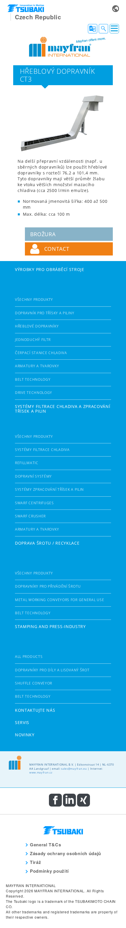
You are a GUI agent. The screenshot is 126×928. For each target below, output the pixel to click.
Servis (22, 722)
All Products (28, 656)
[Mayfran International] (63, 46)
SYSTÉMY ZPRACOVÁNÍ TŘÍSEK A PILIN (49, 489)
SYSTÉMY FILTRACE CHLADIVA (42, 449)
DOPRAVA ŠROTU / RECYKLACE (47, 543)
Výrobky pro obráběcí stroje (49, 269)
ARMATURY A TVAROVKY (37, 365)
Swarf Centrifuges (34, 502)
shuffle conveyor (33, 683)
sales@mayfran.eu (74, 769)
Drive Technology (33, 392)
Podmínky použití (49, 871)
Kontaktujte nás (35, 710)
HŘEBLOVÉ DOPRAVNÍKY (37, 326)
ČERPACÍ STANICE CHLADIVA (41, 352)
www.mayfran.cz (40, 772)
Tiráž (35, 862)
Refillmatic (26, 462)
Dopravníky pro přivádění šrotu (48, 586)
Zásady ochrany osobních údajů (65, 853)
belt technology (33, 379)
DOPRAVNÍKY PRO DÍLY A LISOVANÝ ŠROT (52, 670)
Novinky (25, 734)
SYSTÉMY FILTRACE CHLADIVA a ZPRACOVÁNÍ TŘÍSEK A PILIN (62, 409)
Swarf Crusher (30, 516)
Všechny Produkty (34, 299)
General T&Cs (45, 845)
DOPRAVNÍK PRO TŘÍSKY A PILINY (44, 313)
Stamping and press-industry (50, 626)
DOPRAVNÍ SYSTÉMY (33, 476)
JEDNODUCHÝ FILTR (33, 339)
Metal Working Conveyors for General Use (59, 599)
